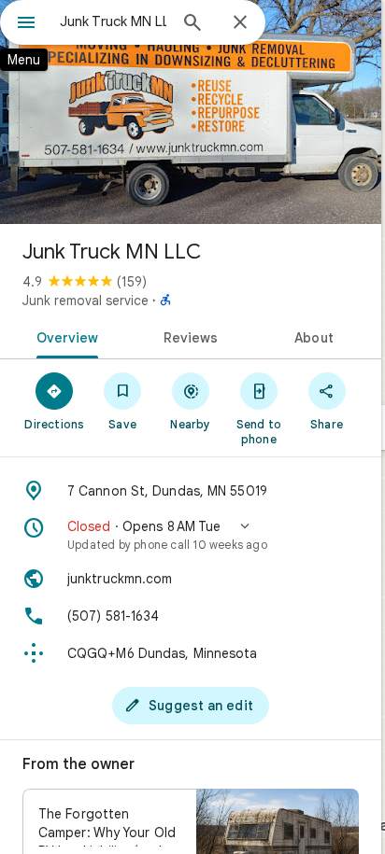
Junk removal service (85, 300)
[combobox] (113, 21)
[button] (190, 535)
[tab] (64, 336)
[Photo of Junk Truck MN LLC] (190, 112)
